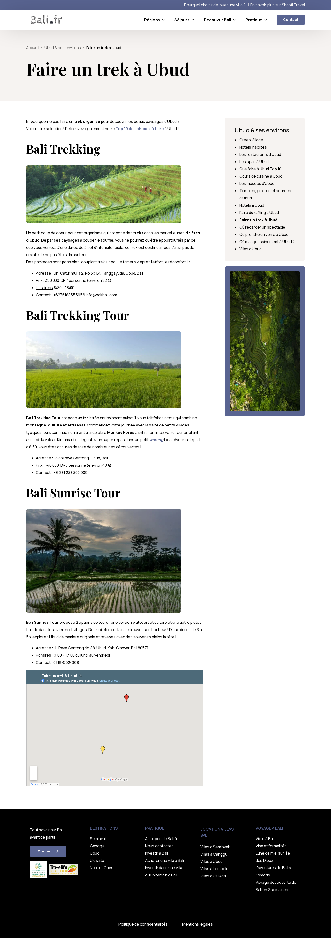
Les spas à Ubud (254, 161)
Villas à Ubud (250, 249)
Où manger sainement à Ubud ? (267, 241)
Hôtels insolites (253, 147)
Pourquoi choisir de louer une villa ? (214, 5)
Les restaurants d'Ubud (260, 154)
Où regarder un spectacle (262, 227)
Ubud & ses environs (262, 130)
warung (156, 439)
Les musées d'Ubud (256, 183)
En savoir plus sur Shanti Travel (277, 5)
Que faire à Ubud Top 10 (260, 169)
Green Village (251, 139)
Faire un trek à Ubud (258, 219)
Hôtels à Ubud (251, 205)
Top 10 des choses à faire (140, 128)
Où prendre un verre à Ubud (263, 234)
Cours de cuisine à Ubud (260, 176)
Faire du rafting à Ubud (259, 212)
